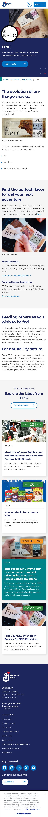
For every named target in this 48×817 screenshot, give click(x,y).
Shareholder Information (12, 748)
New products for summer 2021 (24, 506)
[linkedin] (19, 768)
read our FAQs (10, 697)
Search (29, 4)
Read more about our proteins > (16, 276)
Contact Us (6, 727)
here (39, 214)
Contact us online (10, 692)
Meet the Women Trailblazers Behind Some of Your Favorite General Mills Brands (24, 448)
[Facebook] (4, 768)
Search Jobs (7, 736)
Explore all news (21, 405)
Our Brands (6, 719)
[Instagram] (11, 768)
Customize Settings (23, 813)
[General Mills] (7, 4)
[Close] (44, 794)
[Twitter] (26, 768)
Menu (37, 4)
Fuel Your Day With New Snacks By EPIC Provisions (24, 628)
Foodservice (7, 752)
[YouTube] (33, 768)
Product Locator (8, 723)
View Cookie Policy (32, 809)
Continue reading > (10, 296)
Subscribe (9, 782)
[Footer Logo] (11, 676)
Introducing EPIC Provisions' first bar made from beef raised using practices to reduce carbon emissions (24, 568)
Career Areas (7, 740)
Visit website (10, 64)
